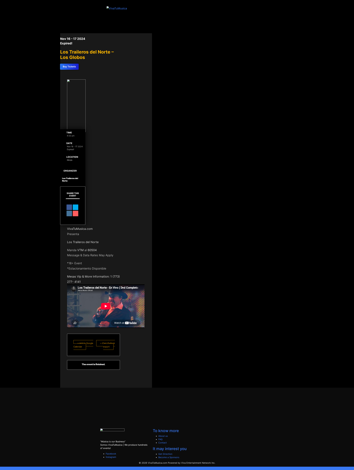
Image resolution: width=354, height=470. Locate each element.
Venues (213, 8)
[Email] (75, 213)
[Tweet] (75, 207)
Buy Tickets (191, 8)
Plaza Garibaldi (227, 8)
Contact (162, 442)
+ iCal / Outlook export (107, 345)
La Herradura (243, 8)
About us (163, 436)
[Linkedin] (69, 213)
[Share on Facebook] (69, 207)
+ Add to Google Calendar (83, 345)
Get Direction (165, 454)
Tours (202, 8)
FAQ (160, 439)
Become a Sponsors (168, 457)
